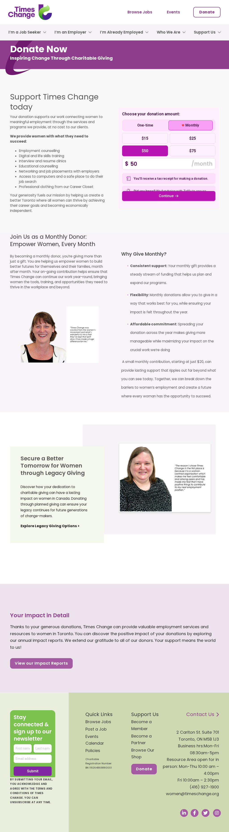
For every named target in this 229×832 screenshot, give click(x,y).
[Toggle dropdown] (44, 32)
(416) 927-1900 (204, 787)
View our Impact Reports (41, 663)
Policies (92, 750)
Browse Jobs (139, 12)
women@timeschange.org (192, 793)
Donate (206, 12)
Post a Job (96, 729)
